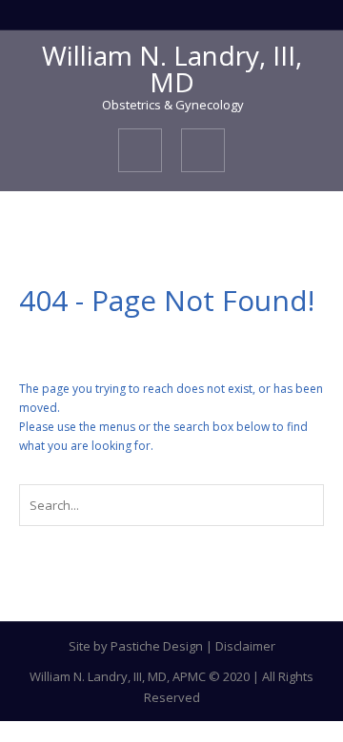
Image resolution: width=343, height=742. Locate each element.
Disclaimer (245, 645)
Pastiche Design (157, 645)
